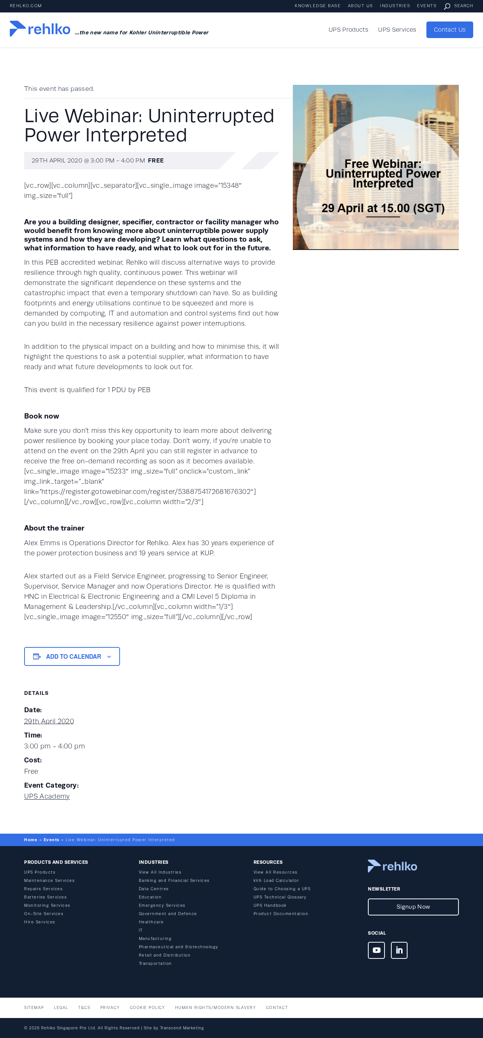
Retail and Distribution (165, 955)
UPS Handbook (270, 905)
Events (427, 5)
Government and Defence (168, 914)
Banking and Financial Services (174, 881)
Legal (61, 1008)
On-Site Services (43, 914)
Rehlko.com (26, 5)
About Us (360, 5)
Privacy (110, 1008)
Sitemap (34, 1008)
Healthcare (151, 922)
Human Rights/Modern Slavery (215, 1008)
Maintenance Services (49, 881)
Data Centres (154, 889)
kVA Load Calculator (277, 881)
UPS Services (397, 30)
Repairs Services (43, 889)
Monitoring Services (47, 905)
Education (150, 897)
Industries (395, 5)
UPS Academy (47, 796)
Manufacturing (155, 939)
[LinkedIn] (399, 952)
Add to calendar (73, 656)
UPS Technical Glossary (280, 897)
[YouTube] (376, 952)
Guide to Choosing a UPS (282, 889)
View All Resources (276, 872)
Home (30, 839)
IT (141, 930)
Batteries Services (45, 897)
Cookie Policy (147, 1008)
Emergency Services (162, 905)
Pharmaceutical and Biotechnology (178, 947)
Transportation (155, 963)
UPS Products (348, 30)
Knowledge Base (318, 5)
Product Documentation (281, 914)
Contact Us (450, 29)
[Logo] (40, 29)
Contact (277, 1008)
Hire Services (39, 922)
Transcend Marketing (182, 1028)
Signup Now (413, 906)
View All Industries (160, 872)
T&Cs (84, 1008)
